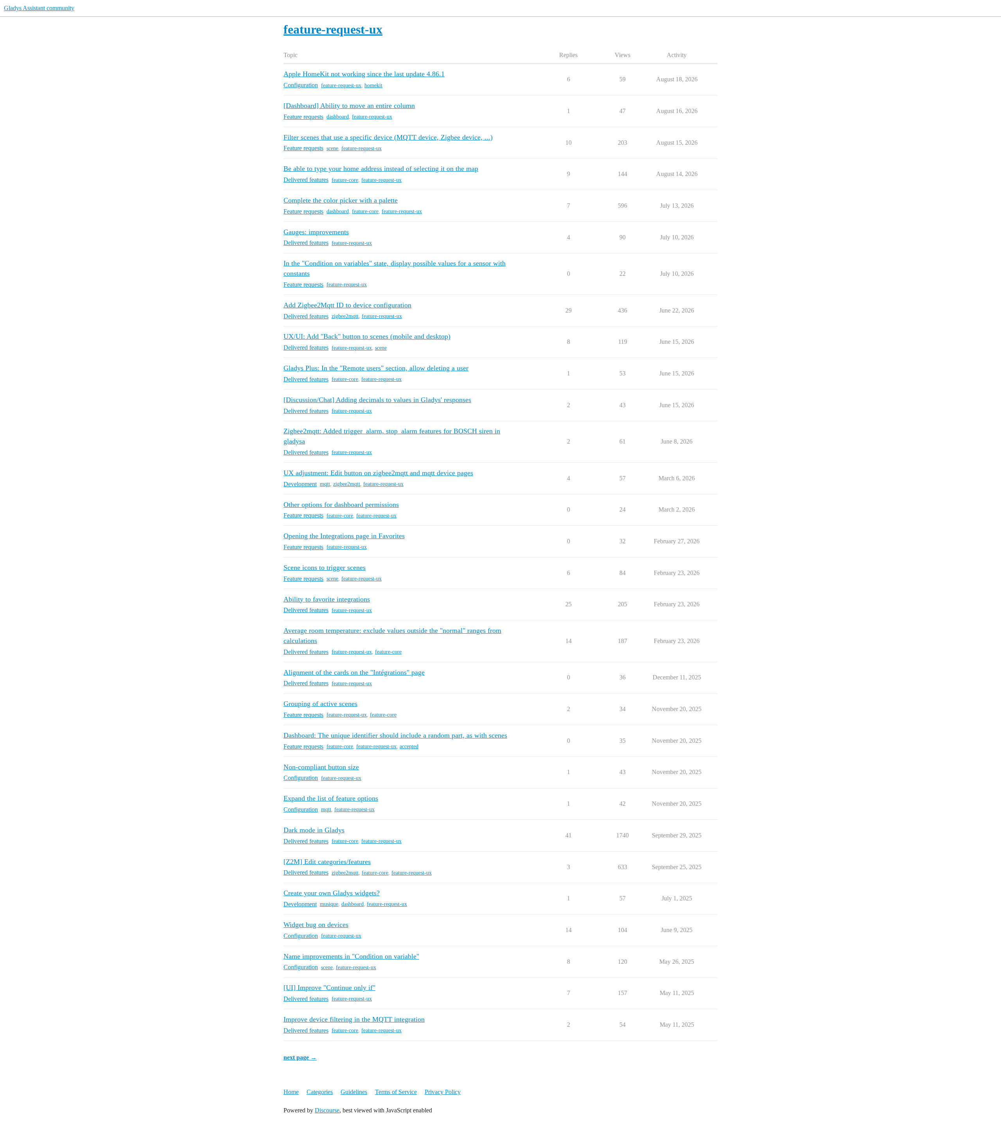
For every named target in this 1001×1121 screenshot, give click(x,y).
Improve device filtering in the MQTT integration (354, 1019)
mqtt (325, 484)
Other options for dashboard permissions (341, 504)
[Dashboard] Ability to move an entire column (349, 106)
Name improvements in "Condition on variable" (351, 956)
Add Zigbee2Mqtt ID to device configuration (347, 305)
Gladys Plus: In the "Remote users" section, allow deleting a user (375, 368)
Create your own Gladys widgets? (331, 893)
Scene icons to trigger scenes (324, 567)
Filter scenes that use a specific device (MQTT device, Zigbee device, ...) (388, 137)
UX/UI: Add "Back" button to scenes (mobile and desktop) (366, 336)
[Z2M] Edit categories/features (327, 862)
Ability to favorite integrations (326, 599)
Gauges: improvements (316, 232)
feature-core (345, 180)
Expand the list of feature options (330, 798)
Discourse (327, 1110)
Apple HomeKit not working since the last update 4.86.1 (364, 74)
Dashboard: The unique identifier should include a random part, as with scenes (395, 735)
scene (332, 148)
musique (329, 904)
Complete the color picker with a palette (340, 200)
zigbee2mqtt (345, 316)
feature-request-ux (341, 85)
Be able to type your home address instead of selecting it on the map (380, 168)
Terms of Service (396, 1092)
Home (291, 1092)
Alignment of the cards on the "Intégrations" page (354, 672)
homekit (373, 85)
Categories (320, 1092)
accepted (409, 746)
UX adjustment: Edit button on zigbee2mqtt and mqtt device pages (378, 473)
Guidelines (354, 1092)
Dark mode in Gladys (313, 830)
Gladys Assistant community (39, 8)
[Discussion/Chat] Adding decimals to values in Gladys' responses (377, 400)
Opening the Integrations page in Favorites (344, 536)
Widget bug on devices (315, 925)
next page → (300, 1057)
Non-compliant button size (321, 767)
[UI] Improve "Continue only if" (329, 988)
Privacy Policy (443, 1092)
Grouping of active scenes (320, 704)
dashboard (337, 117)
